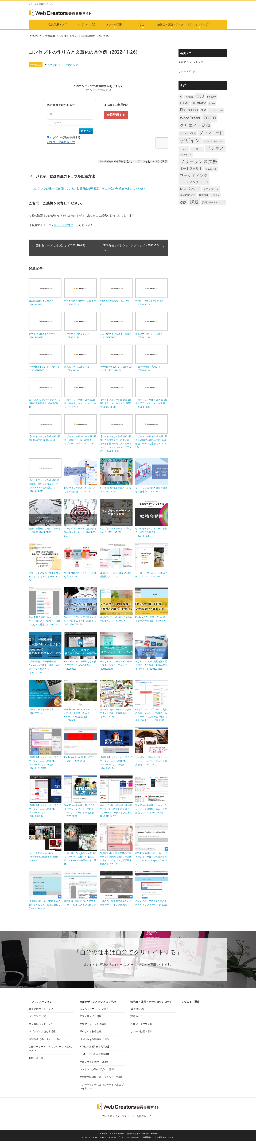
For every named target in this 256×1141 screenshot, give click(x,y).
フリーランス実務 (198, 161)
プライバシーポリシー (127, 1137)
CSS (200, 96)
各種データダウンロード (143, 1024)
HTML (184, 103)
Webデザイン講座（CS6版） (95, 1061)
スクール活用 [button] (114, 24)
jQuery (212, 103)
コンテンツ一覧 (86, 24)
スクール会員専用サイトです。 (42, 4)
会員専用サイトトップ (41, 1008)
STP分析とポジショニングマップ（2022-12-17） (131, 248)
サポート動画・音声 (141, 1031)
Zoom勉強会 (49, 36)
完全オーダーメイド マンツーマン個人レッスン (51, 1048)
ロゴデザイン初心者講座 (42, 1031)
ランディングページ (194, 182)
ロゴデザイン (211, 189)
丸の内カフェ (188, 194)
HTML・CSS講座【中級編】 (95, 1054)
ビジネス (58, 65)
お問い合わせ (36, 1058)
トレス (184, 148)
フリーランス (185, 155)
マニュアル (211, 168)
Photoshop (189, 110)
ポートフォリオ (191, 168)
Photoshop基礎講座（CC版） (96, 1039)
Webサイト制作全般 (91, 1031)
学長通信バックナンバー (42, 1024)
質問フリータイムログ (213, 202)
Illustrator (199, 103)
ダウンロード (211, 133)
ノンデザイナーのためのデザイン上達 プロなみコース (102, 1086)
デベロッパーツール (214, 141)
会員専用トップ (57, 24)
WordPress (190, 118)
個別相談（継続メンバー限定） (46, 1039)
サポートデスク (63, 225)
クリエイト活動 (195, 125)
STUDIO (213, 110)
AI (181, 96)
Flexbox (211, 96)
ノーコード (197, 149)
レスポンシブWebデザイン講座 (97, 1069)
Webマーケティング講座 (93, 1024)
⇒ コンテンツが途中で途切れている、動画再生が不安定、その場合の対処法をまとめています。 (89, 188)
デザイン (190, 140)
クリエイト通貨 (188, 133)
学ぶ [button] (142, 24)
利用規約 (147, 1137)
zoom (50, 65)
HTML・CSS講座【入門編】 (95, 1046)
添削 (183, 202)
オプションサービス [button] (198, 24)
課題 (194, 201)
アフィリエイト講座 (91, 1016)
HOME (35, 36)
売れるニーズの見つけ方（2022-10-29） (61, 245)
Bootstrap (189, 97)
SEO (203, 110)
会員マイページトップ (191, 62)
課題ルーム (136, 1016)
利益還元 (215, 195)
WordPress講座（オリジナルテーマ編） (101, 1077)
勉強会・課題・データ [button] (170, 24)
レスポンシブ (190, 189)
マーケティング (71, 65)
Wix (221, 110)
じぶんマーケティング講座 (94, 1008)
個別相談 (203, 195)
